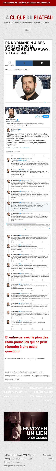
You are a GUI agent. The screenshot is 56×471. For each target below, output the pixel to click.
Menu (27, 30)
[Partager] (24, 63)
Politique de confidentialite (14, 465)
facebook (47, 455)
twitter (50, 458)
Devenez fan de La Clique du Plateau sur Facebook (26, 2)
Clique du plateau (12, 379)
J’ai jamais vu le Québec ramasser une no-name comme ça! (15, 391)
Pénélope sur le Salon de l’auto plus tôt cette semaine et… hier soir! (40, 394)
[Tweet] (41, 63)
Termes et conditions (12, 462)
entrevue (16, 337)
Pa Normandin (24, 375)
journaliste (37, 372)
